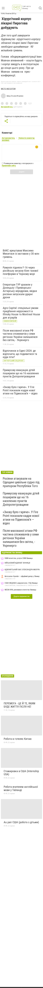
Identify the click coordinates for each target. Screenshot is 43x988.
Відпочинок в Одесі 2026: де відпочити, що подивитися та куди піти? (20, 354)
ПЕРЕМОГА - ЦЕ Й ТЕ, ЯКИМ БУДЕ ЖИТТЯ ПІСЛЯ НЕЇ (19, 705)
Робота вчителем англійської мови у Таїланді (21, 788)
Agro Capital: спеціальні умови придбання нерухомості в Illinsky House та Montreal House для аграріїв (21, 312)
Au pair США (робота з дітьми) (21, 822)
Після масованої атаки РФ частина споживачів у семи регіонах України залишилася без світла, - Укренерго (20, 335)
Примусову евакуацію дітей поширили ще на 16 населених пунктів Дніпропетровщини (21, 373)
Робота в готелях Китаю (18, 738)
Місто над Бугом (8, 89)
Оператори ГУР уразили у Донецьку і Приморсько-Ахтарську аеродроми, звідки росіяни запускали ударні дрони (20, 291)
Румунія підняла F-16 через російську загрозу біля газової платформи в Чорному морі (20, 271)
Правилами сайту (9, 165)
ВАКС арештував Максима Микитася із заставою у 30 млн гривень (21, 254)
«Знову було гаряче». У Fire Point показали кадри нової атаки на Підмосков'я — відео (20, 390)
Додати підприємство (22, 596)
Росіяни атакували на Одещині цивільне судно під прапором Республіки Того (21, 482)
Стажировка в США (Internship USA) (21, 773)
